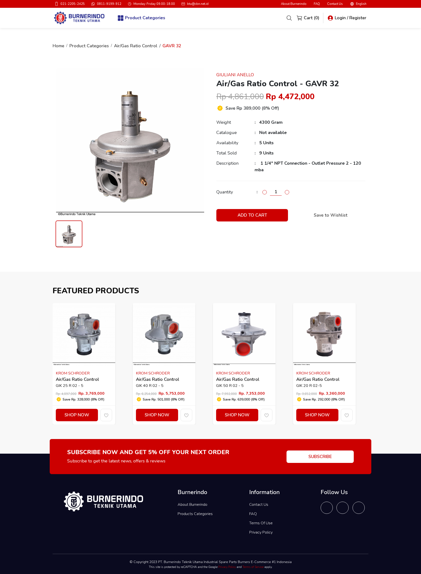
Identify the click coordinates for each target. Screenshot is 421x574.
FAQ (317, 4)
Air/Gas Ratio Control (135, 46)
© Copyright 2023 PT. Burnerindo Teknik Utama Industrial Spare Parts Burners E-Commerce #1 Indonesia (211, 562)
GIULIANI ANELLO (235, 75)
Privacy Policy (261, 532)
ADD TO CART (252, 215)
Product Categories (89, 46)
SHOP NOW (77, 415)
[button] (358, 4)
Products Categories (195, 514)
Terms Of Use (261, 523)
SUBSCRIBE (320, 456)
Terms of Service (253, 567)
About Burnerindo (293, 4)
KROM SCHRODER (73, 373)
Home (58, 46)
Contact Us (335, 4)
